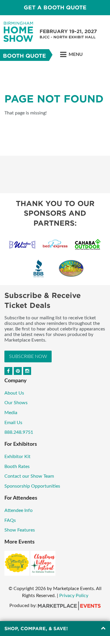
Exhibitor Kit (17, 456)
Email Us (13, 422)
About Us (14, 393)
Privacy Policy (73, 595)
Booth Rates (17, 466)
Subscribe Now (28, 356)
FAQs (10, 520)
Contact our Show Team (29, 476)
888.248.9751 (18, 432)
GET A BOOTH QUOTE (55, 7)
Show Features (19, 530)
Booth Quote (24, 56)
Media (10, 412)
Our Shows (16, 402)
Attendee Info (18, 510)
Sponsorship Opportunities (32, 486)
